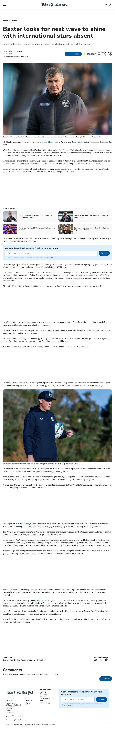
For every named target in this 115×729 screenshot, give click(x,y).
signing (37, 600)
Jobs (41, 701)
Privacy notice (51, 257)
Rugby (14, 21)
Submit (104, 253)
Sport (5, 21)
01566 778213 (17, 716)
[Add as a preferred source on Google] (90, 54)
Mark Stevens (9, 51)
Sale (86, 338)
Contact (42, 696)
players (22, 341)
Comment (106, 679)
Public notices (45, 703)
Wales (73, 150)
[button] (4, 5)
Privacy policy (45, 698)
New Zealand (23, 524)
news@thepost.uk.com (18, 720)
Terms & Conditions (44, 693)
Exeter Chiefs (47, 142)
